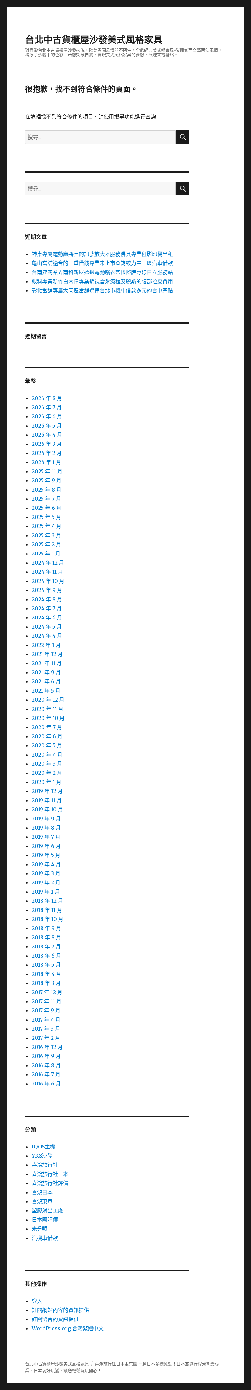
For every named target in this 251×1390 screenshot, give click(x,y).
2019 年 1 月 (46, 891)
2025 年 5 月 (46, 517)
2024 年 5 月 (47, 626)
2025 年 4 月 (46, 526)
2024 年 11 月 (47, 572)
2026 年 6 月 (47, 416)
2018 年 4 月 (46, 974)
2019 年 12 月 (47, 791)
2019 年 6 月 (46, 846)
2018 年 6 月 (46, 955)
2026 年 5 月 (47, 425)
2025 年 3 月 (46, 535)
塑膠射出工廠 (47, 1210)
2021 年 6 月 (46, 681)
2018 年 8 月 (46, 937)
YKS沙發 (42, 1155)
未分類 (39, 1229)
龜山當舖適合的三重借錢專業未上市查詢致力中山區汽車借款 (102, 263)
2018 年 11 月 (47, 910)
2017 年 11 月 (46, 1001)
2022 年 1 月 (46, 645)
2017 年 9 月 (46, 1010)
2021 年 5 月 (46, 690)
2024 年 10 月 (48, 581)
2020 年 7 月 (47, 727)
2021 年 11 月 (47, 663)
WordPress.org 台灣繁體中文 (68, 1328)
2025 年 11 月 (47, 471)
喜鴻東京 (42, 1201)
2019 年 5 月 (46, 855)
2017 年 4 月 (46, 1019)
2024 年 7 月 (47, 608)
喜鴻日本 (42, 1192)
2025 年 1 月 (46, 553)
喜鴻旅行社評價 (50, 1183)
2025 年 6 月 (46, 508)
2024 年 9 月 (47, 590)
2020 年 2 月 (47, 773)
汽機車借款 (45, 1238)
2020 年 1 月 (46, 782)
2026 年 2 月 (47, 453)
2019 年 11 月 (47, 800)
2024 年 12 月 (48, 562)
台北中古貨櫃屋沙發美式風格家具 (93, 39)
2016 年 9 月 (46, 1056)
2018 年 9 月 (46, 928)
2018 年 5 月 (46, 964)
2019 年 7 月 (46, 837)
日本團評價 (45, 1219)
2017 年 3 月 (46, 1028)
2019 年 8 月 (46, 827)
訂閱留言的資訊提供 (55, 1319)
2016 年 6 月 (46, 1083)
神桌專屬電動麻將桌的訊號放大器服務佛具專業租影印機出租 (102, 254)
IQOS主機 (43, 1146)
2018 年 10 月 (47, 919)
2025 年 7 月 (46, 498)
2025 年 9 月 (46, 480)
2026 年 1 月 (46, 462)
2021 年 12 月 (47, 654)
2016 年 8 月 (46, 1065)
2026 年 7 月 (47, 407)
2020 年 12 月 (48, 699)
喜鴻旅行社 (45, 1165)
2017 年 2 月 (46, 1038)
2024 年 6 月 (47, 617)
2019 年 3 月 (46, 873)
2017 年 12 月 (47, 992)
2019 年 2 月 (46, 882)
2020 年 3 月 (47, 763)
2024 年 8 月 (47, 599)
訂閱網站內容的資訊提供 (60, 1310)
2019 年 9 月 (46, 818)
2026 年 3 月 (47, 444)
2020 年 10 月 (48, 718)
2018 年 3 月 (46, 983)
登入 (37, 1301)
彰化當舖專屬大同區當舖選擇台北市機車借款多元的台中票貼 (102, 290)
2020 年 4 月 (47, 754)
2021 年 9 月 (46, 672)
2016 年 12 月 (47, 1047)
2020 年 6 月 (47, 736)
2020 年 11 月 (47, 709)
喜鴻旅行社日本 (50, 1174)
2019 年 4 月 (46, 864)
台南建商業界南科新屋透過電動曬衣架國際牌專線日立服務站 (102, 272)
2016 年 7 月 (46, 1074)
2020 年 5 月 (47, 745)
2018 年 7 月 (46, 946)
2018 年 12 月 (47, 901)
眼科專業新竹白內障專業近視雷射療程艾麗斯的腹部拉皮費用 (102, 281)
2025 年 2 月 (46, 544)
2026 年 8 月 (47, 398)
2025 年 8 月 (46, 489)
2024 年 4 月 (47, 636)
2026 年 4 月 (47, 434)
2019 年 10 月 (47, 809)
